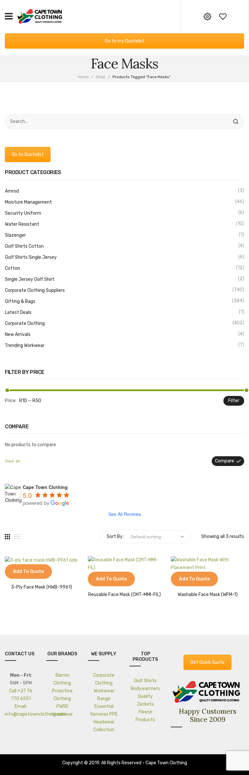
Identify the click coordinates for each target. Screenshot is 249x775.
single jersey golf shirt (29, 279)
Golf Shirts (145, 681)
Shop (100, 77)
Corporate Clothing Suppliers (35, 290)
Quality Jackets (145, 700)
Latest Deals (18, 312)
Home (83, 77)
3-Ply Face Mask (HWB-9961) (41, 587)
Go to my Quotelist (125, 41)
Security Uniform (23, 213)
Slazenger (15, 235)
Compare (224, 461)
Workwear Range (104, 694)
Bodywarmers (145, 688)
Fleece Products (145, 715)
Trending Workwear (24, 345)
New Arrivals (17, 334)
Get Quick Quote (207, 662)
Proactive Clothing (62, 694)
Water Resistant (22, 224)
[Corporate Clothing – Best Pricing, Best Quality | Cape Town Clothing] (40, 16)
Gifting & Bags (20, 301)
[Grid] (7, 536)
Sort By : (115, 536)
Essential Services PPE (104, 710)
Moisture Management (28, 202)
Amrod (12, 191)
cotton (12, 268)
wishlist (223, 16)
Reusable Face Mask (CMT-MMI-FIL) (124, 594)
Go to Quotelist (28, 154)
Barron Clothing (62, 679)
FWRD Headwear (62, 710)
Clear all (12, 461)
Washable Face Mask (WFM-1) (208, 594)
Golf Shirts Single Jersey (31, 257)
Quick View (29, 572)
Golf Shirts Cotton (24, 246)
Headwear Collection (103, 726)
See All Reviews (124, 514)
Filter (233, 400)
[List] (17, 536)
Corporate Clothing (25, 323)
